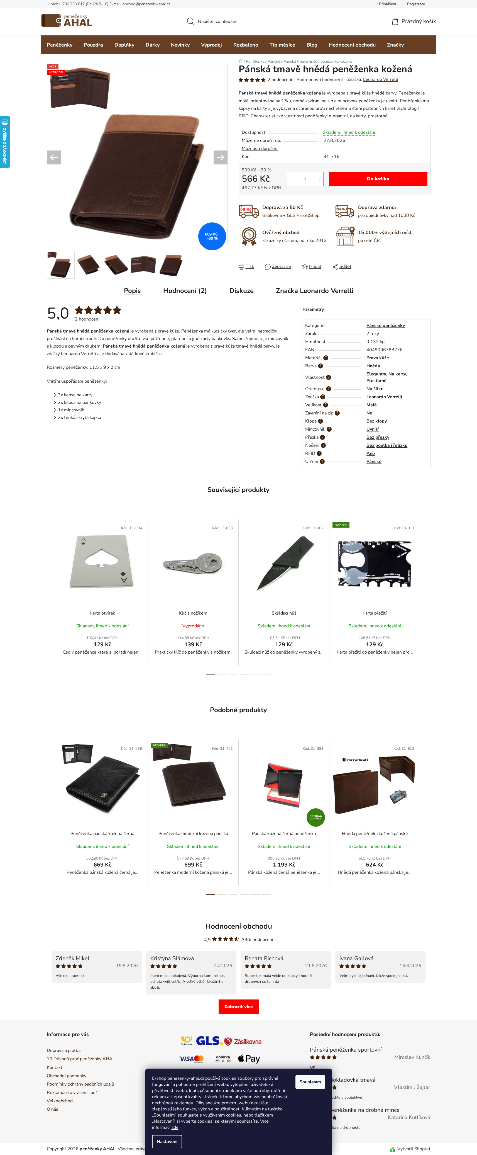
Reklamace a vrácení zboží (73, 1093)
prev (51, 596)
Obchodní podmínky (66, 1076)
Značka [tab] (314, 290)
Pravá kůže (377, 358)
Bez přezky (377, 437)
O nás (52, 1109)
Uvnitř (372, 429)
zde (175, 1127)
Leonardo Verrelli (380, 79)
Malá (371, 405)
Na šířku (374, 389)
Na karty (397, 374)
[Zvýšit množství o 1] (319, 179)
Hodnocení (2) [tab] (185, 290)
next (426, 596)
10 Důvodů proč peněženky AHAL (81, 1059)
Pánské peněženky (385, 325)
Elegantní (376, 374)
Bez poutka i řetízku (386, 445)
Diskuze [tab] (241, 290)
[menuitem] (59, 44)
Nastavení (167, 1142)
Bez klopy (376, 421)
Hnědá (373, 366)
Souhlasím (310, 1082)
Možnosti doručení (260, 148)
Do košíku (378, 179)
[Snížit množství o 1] (291, 179)
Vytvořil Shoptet (413, 1149)
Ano (370, 453)
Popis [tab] (132, 290)
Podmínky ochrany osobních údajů (80, 1084)
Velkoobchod (60, 1101)
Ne (369, 413)
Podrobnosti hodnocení (320, 80)
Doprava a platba (63, 1050)
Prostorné (376, 381)
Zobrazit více (238, 1007)
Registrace (416, 4)
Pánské (373, 461)
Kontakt (54, 1067)
